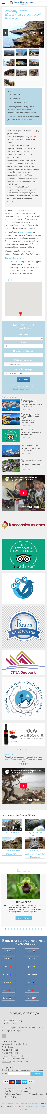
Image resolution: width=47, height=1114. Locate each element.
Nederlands (31, 974)
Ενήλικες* (23, 335)
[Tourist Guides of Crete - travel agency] (22, 3)
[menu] (3, 3)
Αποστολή (37, 1073)
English (6, 951)
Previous (5, 32)
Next (41, 32)
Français (30, 951)
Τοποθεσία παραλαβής (23, 369)
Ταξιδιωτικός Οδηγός (13, 1094)
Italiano (6, 966)
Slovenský (30, 998)
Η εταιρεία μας (10, 1088)
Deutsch (6, 959)
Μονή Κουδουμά (26, 232)
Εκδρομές (25, 1091)
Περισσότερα (25, 409)
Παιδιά (23, 342)
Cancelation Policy (32, 1103)
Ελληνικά (30, 959)
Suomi (29, 982)
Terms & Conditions (7, 1103)
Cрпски (6, 998)
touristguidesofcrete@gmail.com (23, 389)
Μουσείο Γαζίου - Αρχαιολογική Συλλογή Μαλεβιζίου (35, 854)
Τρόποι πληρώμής (36, 1094)
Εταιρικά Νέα (10, 1097)
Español (30, 966)
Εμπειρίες (27, 1088)
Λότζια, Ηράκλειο (11, 832)
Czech (5, 990)
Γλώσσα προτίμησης (23, 360)
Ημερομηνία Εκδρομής (23, 351)
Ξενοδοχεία (9, 1091)
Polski (29, 990)
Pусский (6, 974)
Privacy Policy (20, 1103)
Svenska (6, 982)
